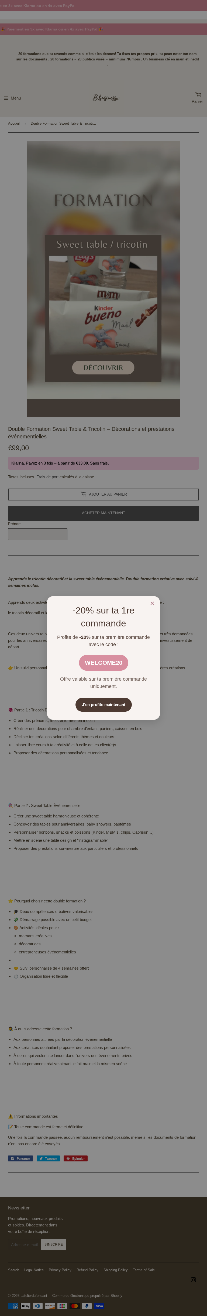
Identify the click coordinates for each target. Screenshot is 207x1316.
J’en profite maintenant (103, 705)
